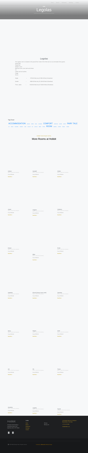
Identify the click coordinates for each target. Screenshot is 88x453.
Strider (59, 126)
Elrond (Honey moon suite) (39, 292)
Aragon (28, 123)
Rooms (57, 2)
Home (52, 2)
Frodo (12, 126)
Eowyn (64, 123)
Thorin (67, 126)
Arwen (32, 123)
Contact (77, 2)
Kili (32, 126)
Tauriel (63, 126)
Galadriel (16, 126)
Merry (40, 126)
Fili (9, 126)
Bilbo (36, 123)
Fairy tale (72, 123)
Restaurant (64, 2)
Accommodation (17, 123)
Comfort (48, 123)
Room (49, 126)
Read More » (10, 176)
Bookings (71, 2)
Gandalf (21, 126)
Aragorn (35, 209)
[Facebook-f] (8, 432)
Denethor (56, 123)
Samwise (55, 126)
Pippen (44, 126)
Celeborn (40, 123)
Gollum (29, 126)
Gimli (25, 126)
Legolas (35, 126)
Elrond (60, 123)
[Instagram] (12, 432)
